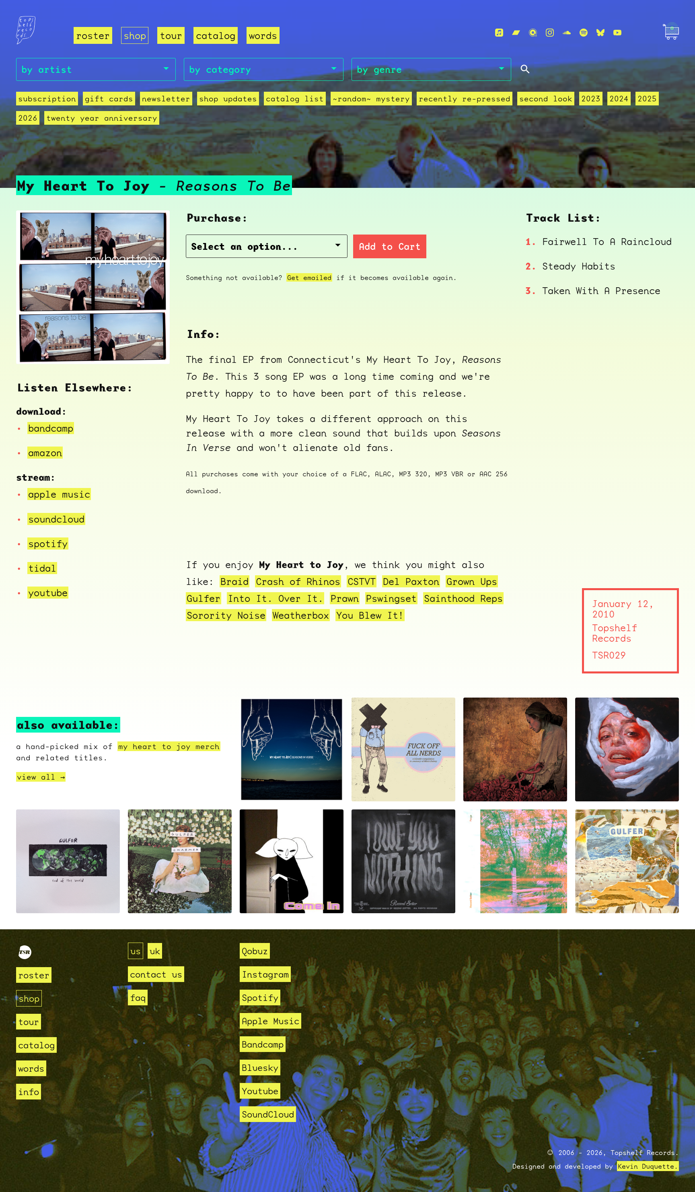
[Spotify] (583, 33)
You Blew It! (370, 615)
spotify (48, 543)
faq (138, 997)
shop (134, 35)
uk (155, 951)
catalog (215, 35)
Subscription (47, 98)
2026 (27, 118)
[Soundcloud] (567, 33)
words (263, 35)
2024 (619, 98)
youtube (48, 593)
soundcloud (56, 519)
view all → (41, 777)
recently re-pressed (464, 98)
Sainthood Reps (463, 598)
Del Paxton (411, 581)
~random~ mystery (371, 98)
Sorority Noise (226, 615)
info (28, 1091)
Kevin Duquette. (648, 1166)
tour (171, 35)
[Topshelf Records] (25, 955)
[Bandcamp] (516, 33)
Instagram (265, 974)
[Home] (40, 33)
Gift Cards (109, 98)
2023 (590, 98)
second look (545, 98)
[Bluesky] (600, 33)
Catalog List (295, 98)
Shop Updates (228, 98)
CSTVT (362, 581)
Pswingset (391, 598)
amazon (45, 453)
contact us (156, 974)
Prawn (345, 598)
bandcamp (50, 428)
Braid (234, 581)
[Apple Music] (499, 33)
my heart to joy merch (169, 746)
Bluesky (260, 1067)
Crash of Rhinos (298, 581)
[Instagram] (550, 33)
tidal (42, 568)
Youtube (260, 1091)
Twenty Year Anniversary (101, 118)
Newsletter (166, 98)
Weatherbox (301, 615)
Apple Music (270, 1021)
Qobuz (255, 951)
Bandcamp (263, 1044)
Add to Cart (390, 246)
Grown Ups (471, 581)
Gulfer (203, 598)
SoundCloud (268, 1114)
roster (93, 35)
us (135, 951)
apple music (59, 494)
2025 (647, 98)
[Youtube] (617, 33)
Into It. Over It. (275, 598)
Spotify (260, 997)
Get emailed (309, 277)
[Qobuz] (533, 33)
